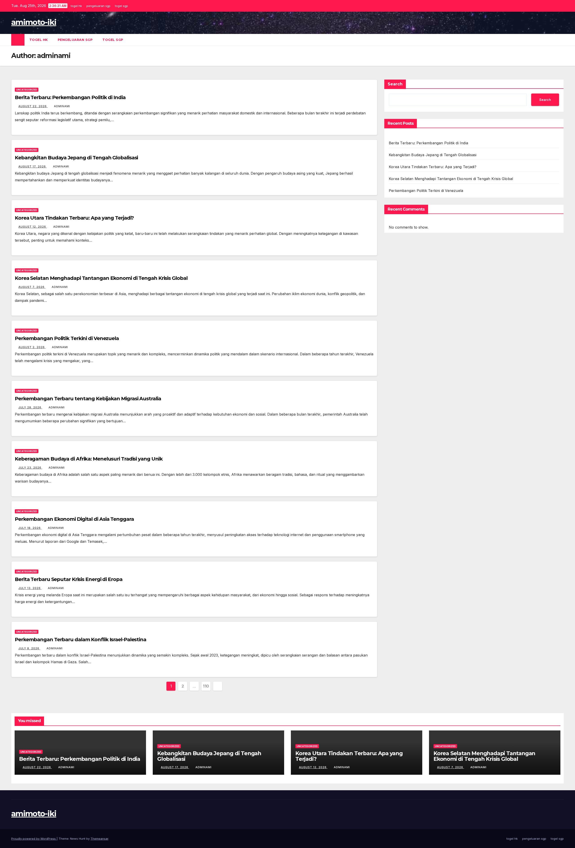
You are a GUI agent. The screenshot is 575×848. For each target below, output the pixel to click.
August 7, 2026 (31, 287)
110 (206, 686)
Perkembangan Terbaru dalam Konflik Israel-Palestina (80, 640)
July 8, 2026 (29, 648)
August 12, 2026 (32, 226)
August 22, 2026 (33, 106)
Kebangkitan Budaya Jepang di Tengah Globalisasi (76, 158)
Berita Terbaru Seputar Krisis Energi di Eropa (68, 579)
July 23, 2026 (30, 467)
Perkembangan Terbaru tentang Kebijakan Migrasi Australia (88, 399)
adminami (62, 106)
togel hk (77, 6)
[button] (560, 40)
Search (395, 84)
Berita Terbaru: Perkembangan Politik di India (70, 97)
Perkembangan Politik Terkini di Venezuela (67, 338)
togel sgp (122, 6)
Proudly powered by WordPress (34, 838)
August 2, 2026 (32, 347)
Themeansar (99, 838)
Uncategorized (26, 89)
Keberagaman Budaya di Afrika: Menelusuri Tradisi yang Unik (89, 459)
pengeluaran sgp (99, 6)
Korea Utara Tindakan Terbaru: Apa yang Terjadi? (74, 218)
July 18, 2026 (30, 528)
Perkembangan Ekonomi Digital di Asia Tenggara (74, 519)
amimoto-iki (33, 22)
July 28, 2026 (30, 407)
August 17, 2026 (32, 166)
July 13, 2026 (30, 588)
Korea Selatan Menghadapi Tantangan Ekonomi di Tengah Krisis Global (101, 278)
